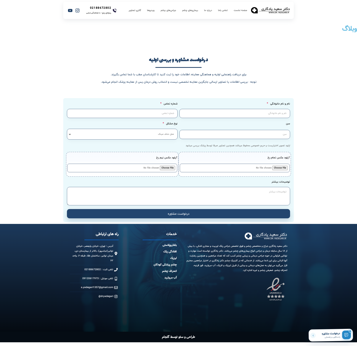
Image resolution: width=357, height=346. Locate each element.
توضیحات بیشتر (280, 182)
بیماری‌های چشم (190, 10)
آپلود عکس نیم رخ (166, 158)
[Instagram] (77, 10)
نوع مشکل (171, 124)
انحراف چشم (169, 271)
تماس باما (223, 10)
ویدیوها (151, 10)
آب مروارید (170, 277)
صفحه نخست (240, 10)
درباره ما (208, 10)
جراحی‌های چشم (168, 10)
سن (288, 124)
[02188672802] (114, 10)
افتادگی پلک (170, 251)
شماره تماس (170, 104)
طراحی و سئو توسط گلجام (178, 336)
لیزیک (173, 258)
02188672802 (100, 8)
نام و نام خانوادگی (279, 104)
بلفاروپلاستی (170, 245)
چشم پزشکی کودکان (165, 264)
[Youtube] (70, 10)
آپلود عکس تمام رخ (279, 158)
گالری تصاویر (135, 10)
